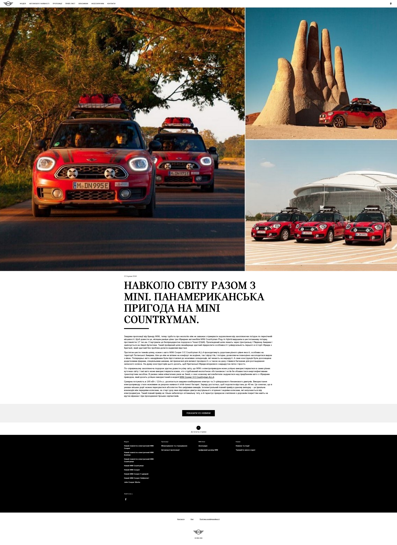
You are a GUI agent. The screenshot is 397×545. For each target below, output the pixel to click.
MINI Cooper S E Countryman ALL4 (197, 377)
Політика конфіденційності (210, 519)
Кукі (192, 519)
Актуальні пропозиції (170, 450)
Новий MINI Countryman (134, 466)
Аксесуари (202, 446)
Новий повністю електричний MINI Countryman (139, 460)
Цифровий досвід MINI (208, 450)
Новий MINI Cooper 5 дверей (136, 474)
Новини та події (242, 446)
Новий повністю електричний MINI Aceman (139, 454)
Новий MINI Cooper (132, 470)
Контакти (180, 519)
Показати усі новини (198, 413)
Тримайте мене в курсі (245, 450)
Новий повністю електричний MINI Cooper (139, 447)
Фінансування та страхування (174, 446)
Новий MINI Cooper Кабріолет (136, 478)
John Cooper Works (132, 482)
